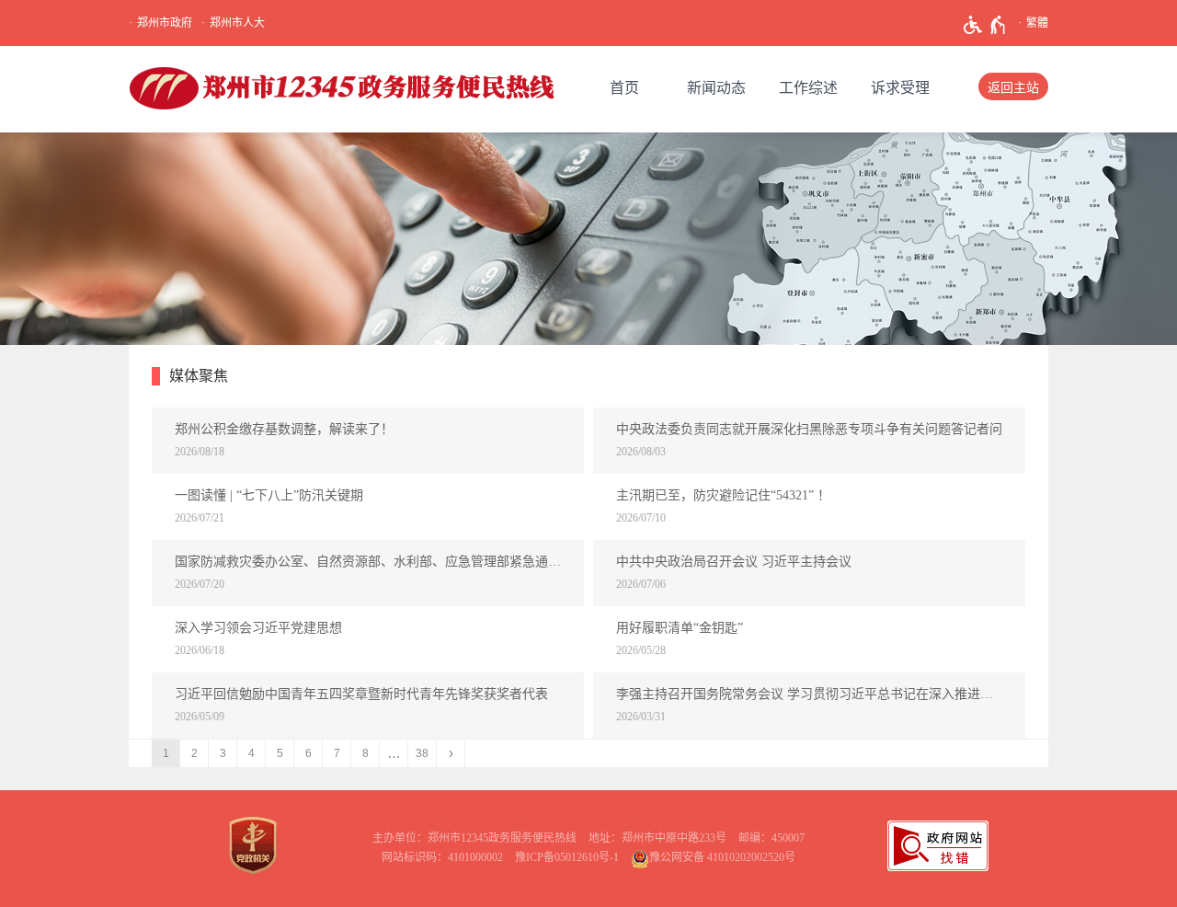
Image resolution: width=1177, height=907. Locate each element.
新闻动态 (716, 88)
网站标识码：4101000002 (442, 857)
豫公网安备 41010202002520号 (722, 857)
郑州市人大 (237, 23)
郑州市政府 (164, 23)
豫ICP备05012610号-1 (567, 857)
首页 (624, 88)
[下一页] (451, 753)
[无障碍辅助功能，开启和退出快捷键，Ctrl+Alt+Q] (985, 25)
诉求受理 (900, 88)
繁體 (1037, 23)
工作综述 (808, 88)
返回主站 (1013, 88)
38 (422, 753)
